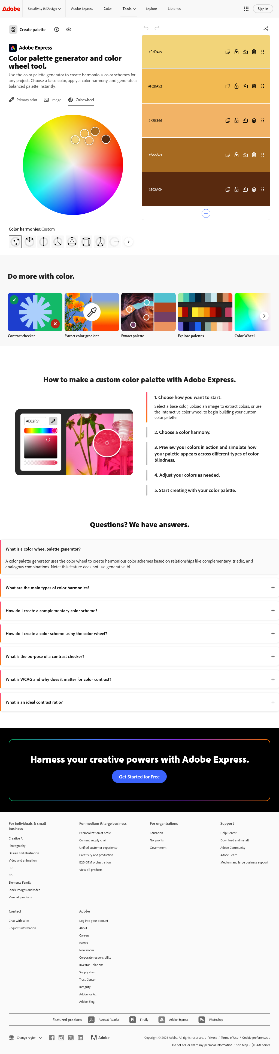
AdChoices (263, 1045)
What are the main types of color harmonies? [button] (47, 587)
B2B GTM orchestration (95, 862)
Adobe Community (232, 847)
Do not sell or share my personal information (202, 1045)
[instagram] (61, 1037)
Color (108, 8)
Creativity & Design (42, 8)
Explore (151, 8)
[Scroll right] (128, 241)
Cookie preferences (255, 1037)
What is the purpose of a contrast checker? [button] (45, 656)
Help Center (228, 833)
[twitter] (71, 1037)
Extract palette (132, 335)
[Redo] (157, 28)
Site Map (242, 1045)
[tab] (23, 99)
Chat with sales (19, 921)
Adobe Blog (87, 1001)
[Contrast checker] (56, 29)
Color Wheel (245, 335)
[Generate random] (266, 28)
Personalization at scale (95, 833)
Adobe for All (87, 994)
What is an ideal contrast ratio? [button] (34, 702)
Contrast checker (21, 335)
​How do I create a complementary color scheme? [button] (51, 610)
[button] (246, 8)
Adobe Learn (228, 855)
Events (83, 943)
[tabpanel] (73, 179)
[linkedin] (80, 1037)
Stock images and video (24, 890)
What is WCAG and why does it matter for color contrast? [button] (58, 679)
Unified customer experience (98, 847)
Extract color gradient (82, 335)
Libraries (174, 8)
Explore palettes (191, 335)
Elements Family (20, 882)
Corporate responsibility (95, 957)
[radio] (15, 241)
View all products (20, 897)
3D (11, 875)
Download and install (234, 840)
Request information (22, 928)
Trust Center (87, 979)
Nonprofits (157, 840)
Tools (127, 8)
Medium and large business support (244, 862)
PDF (11, 868)
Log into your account (93, 921)
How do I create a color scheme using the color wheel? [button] (56, 633)
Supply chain (87, 972)
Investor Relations (91, 965)
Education (156, 833)
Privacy (212, 1037)
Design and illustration (24, 853)
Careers (84, 935)
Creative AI (16, 838)
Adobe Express (82, 8)
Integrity (85, 987)
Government (158, 847)
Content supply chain (93, 840)
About (83, 928)
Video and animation (23, 860)
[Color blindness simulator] (68, 29)
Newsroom (86, 950)
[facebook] (51, 1037)
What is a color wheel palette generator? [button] (43, 549)
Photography (17, 846)
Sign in (263, 8)
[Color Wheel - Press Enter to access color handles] (73, 164)
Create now (35, 312)
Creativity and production (96, 855)
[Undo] (146, 28)
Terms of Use (229, 1037)
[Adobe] (11, 8)
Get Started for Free (139, 777)
